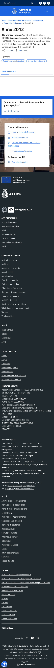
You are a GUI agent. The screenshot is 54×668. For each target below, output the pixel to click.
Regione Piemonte (9, 3)
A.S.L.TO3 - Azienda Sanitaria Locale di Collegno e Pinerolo (26, 582)
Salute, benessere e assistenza (14, 304)
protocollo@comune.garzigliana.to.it (22, 407)
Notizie (4, 333)
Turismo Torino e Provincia (12, 590)
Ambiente (6, 264)
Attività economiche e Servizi (14, 375)
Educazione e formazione (12, 288)
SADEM (5, 602)
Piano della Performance (13, 23)
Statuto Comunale (9, 532)
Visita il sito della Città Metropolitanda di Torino (21, 578)
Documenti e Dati (9, 234)
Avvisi (4, 341)
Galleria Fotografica (10, 367)
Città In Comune (30, 651)
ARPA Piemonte (8, 594)
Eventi (4, 355)
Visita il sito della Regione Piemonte (16, 574)
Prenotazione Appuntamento (14, 516)
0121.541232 (11, 395)
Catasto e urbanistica (10, 280)
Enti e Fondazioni (9, 238)
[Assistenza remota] (39, 651)
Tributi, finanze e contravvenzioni (15, 308)
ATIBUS (5, 598)
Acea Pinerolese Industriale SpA (15, 586)
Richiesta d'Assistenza (11, 524)
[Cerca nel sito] (47, 11)
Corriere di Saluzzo (9, 618)
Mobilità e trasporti (9, 300)
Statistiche (6, 556)
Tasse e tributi (7, 329)
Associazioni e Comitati (11, 379)
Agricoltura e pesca (9, 260)
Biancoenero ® (20, 658)
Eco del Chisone (8, 614)
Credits (4, 548)
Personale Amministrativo (12, 242)
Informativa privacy (10, 536)
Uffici (4, 230)
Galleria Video (7, 371)
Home (4, 20)
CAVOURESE (7, 606)
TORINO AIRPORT (9, 610)
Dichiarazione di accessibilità (13, 504)
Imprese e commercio (10, 296)
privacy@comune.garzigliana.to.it (21, 485)
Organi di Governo (9, 222)
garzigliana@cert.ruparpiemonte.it (21, 404)
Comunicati (6, 337)
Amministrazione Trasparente (19, 20)
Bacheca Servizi (8, 528)
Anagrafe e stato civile (11, 268)
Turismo (5, 312)
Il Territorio (6, 363)
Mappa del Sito (8, 560)
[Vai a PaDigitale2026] (17, 209)
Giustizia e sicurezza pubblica (13, 292)
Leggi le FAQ (7, 512)
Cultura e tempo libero (11, 284)
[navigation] (5, 10)
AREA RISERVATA (27, 664)
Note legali (6, 540)
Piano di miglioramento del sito (14, 508)
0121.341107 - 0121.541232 (17, 392)
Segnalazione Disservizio (12, 520)
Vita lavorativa (8, 316)
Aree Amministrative (10, 226)
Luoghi (4, 359)
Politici (4, 246)
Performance (38, 20)
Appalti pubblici (8, 272)
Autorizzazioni (7, 276)
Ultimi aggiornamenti (10, 552)
